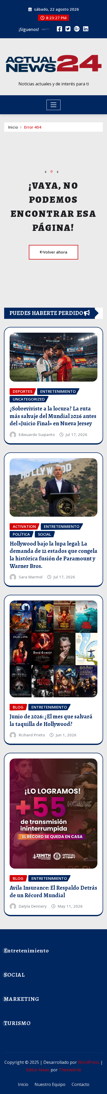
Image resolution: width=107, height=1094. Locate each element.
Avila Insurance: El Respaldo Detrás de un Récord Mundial (53, 891)
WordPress (88, 1062)
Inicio (13, 127)
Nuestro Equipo (50, 1084)
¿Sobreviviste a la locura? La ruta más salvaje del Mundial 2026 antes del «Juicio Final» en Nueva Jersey (53, 416)
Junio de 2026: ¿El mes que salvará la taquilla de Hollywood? (51, 720)
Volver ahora (55, 252)
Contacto (80, 1084)
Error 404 (32, 127)
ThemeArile (70, 1070)
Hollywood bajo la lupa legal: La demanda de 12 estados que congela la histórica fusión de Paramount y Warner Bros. (53, 555)
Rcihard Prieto (32, 734)
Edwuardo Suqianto (37, 434)
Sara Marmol (31, 576)
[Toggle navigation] (53, 105)
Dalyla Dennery (33, 906)
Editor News (38, 1070)
